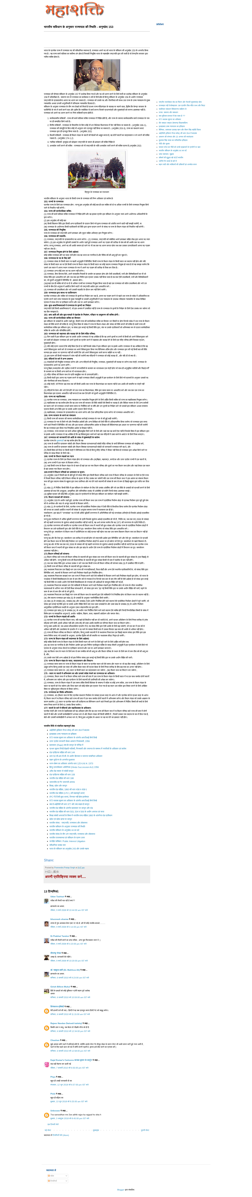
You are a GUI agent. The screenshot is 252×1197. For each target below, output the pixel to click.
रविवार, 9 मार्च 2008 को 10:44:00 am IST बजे (69, 910)
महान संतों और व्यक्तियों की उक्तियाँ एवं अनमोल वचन (178, 164)
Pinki (52, 1094)
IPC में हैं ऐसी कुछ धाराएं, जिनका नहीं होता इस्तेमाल (69, 796)
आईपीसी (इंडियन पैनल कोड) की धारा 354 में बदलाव (69, 730)
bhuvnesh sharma (59, 919)
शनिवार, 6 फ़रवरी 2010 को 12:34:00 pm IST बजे (70, 1031)
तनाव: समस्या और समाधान (168, 112)
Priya (52, 1077)
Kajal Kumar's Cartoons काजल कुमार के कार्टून (71, 1060)
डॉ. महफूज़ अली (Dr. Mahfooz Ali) (65, 970)
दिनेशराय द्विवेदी (57, 1006)
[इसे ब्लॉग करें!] (49, 871)
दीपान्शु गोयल (55, 953)
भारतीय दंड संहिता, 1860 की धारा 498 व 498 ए (68, 789)
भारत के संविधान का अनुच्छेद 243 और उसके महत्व (69, 848)
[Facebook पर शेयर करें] (54, 871)
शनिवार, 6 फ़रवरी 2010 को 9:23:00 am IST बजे (69, 977)
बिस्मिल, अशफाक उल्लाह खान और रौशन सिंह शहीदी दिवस (180, 129)
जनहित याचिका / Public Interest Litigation (67, 841)
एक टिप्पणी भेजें (53, 1124)
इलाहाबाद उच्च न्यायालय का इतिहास (62, 734)
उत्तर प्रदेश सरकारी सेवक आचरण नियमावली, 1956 (69, 741)
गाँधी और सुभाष (164, 143)
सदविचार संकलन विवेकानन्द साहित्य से (172, 109)
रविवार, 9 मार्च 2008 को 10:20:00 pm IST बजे (69, 961)
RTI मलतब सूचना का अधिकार (170, 119)
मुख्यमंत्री (60, 440)
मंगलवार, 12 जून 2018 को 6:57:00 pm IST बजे (69, 1085)
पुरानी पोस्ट (145, 1130)
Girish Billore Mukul (60, 987)
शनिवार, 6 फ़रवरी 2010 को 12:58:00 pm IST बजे (70, 1051)
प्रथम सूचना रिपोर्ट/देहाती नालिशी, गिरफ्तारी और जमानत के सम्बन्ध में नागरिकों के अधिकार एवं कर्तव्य (87, 748)
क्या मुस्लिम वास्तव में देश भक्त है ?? (172, 116)
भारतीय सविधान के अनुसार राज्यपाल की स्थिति (67, 826)
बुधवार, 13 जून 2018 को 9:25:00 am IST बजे (68, 1101)
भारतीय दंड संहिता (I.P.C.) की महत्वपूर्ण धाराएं (67, 793)
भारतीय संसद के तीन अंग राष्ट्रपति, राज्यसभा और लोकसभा (72, 834)
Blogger (120, 1190)
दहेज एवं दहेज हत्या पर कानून (60, 819)
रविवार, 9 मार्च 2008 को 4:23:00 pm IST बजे (68, 944)
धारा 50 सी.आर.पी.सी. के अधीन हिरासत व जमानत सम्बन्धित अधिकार (75, 756)
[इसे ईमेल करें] (46, 871)
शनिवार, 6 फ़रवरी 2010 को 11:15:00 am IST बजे (70, 1014)
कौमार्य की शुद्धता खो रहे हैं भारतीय (171, 157)
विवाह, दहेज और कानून (58, 785)
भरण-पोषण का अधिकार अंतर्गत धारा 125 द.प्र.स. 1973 (71, 763)
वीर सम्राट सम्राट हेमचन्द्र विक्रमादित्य (173, 123)
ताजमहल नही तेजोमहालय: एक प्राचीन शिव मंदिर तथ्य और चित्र (182, 105)
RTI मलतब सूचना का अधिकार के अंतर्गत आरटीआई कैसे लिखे (73, 737)
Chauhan (55, 1040)
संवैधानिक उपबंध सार (57, 845)
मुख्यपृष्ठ (96, 1130)
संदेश (52, 1176)
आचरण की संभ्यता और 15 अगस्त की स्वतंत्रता (176, 136)
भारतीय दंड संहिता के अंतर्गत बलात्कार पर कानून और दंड (71, 808)
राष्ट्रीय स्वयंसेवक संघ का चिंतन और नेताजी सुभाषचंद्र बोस (180, 102)
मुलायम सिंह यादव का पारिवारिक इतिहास (173, 140)
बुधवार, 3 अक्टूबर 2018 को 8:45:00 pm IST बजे (69, 1118)
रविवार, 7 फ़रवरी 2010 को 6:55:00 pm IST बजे (69, 1068)
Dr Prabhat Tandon (59, 936)
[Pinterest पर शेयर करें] (57, 871)
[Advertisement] (97, 39)
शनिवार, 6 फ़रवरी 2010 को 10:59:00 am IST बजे (70, 997)
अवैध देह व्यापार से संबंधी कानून (61, 771)
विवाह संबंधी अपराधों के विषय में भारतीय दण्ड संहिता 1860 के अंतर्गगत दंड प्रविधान (80, 815)
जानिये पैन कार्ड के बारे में (168, 161)
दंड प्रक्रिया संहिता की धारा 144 (62, 752)
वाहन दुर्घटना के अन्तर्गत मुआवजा (62, 759)
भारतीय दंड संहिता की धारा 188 (61, 778)
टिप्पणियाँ (53, 1181)
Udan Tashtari (57, 896)
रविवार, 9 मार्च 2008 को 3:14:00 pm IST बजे (68, 927)
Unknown (55, 1110)
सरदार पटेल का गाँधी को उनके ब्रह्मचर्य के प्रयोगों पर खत (179, 147)
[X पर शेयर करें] (51, 871)
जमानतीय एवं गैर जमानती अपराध (62, 782)
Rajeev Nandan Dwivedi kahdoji (66, 1023)
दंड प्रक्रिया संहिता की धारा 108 (62, 774)
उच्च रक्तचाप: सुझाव (166, 154)
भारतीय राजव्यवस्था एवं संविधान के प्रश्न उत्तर (67, 837)
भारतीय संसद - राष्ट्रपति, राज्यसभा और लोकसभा (68, 822)
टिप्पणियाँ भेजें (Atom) (60, 1135)
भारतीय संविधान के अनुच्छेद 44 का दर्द (64, 830)
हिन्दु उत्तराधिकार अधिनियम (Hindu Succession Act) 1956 (74, 767)
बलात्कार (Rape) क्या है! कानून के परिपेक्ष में (66, 745)
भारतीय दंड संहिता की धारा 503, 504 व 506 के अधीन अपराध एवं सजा (76, 811)
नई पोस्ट (48, 1130)
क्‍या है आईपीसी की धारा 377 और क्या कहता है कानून (69, 804)
